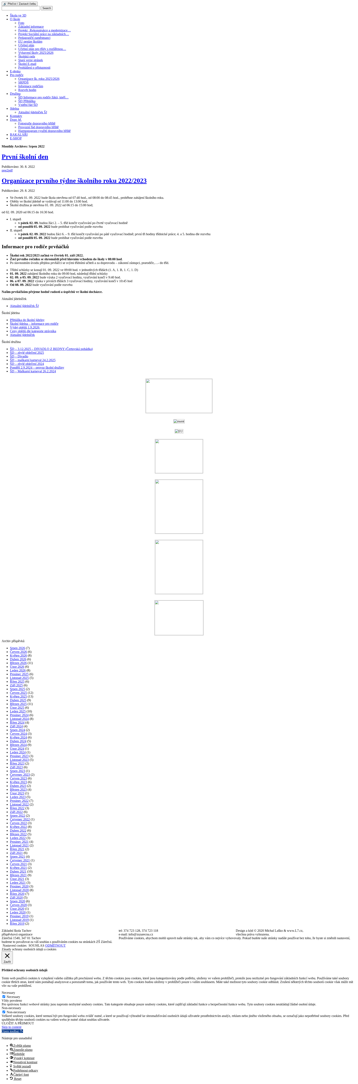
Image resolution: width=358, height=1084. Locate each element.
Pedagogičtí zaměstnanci (34, 38)
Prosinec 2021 (19, 841)
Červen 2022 (18, 823)
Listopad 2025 (19, 678)
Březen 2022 (18, 834)
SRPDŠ (23, 82)
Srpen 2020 (17, 901)
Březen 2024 (18, 745)
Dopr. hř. (16, 119)
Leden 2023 (18, 797)
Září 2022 (16, 812)
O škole (15, 19)
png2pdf (7, 170)
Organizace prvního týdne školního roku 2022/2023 (74, 180)
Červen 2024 (18, 733)
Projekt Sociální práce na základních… (43, 34)
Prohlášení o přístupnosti (34, 67)
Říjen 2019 (17, 923)
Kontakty (16, 116)
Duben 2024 (18, 741)
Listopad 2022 (19, 804)
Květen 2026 (18, 655)
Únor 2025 (17, 707)
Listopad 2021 (19, 845)
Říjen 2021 (17, 849)
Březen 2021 (18, 875)
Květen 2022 (18, 827)
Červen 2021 (18, 864)
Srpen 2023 (17, 771)
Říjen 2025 (17, 681)
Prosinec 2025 (19, 674)
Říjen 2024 (17, 722)
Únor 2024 (17, 748)
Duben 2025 (18, 700)
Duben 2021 (18, 871)
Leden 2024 (18, 752)
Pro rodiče (16, 75)
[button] (12, 1031)
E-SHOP (16, 138)
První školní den (25, 156)
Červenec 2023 (20, 774)
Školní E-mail (27, 64)
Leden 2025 (18, 711)
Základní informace (31, 26)
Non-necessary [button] (11, 1008)
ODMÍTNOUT (55, 945)
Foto (21, 23)
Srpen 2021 (17, 856)
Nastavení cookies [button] (15, 945)
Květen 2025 (18, 696)
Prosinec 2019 (19, 916)
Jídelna (14, 108)
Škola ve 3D (18, 15)
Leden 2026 (18, 670)
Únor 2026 (17, 666)
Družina (15, 93)
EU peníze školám (30, 41)
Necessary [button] (8, 992)
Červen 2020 (18, 905)
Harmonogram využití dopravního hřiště (44, 131)
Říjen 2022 (17, 808)
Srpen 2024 (17, 730)
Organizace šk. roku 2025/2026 (38, 78)
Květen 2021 (18, 867)
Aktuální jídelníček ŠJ (32, 112)
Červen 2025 (18, 692)
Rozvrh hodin (27, 90)
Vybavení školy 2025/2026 (35, 52)
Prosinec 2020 (19, 886)
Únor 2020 (17, 908)
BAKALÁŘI (19, 134)
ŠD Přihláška (26, 101)
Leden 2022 (18, 838)
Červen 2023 (18, 778)
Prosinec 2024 (19, 715)
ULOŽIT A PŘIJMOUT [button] (18, 1023)
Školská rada (26, 56)
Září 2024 (16, 726)
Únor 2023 (17, 793)
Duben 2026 (18, 659)
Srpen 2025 (17, 689)
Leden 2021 (18, 882)
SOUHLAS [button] (36, 945)
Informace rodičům (30, 86)
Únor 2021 (17, 879)
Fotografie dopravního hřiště (36, 123)
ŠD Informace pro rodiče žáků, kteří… (43, 97)
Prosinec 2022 (19, 800)
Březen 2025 (18, 704)
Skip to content (11, 1027)
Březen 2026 (18, 663)
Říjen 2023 (17, 763)
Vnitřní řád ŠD (28, 105)
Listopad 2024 (19, 719)
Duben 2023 (18, 786)
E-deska (15, 71)
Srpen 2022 (17, 815)
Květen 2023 (18, 782)
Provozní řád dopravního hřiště (38, 127)
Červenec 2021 (20, 860)
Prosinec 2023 (19, 756)
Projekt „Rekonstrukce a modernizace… (44, 30)
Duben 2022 (18, 830)
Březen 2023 (18, 789)
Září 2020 (16, 897)
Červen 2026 (18, 652)
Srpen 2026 (17, 648)
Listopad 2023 (19, 759)
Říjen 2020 (17, 894)
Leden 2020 (18, 912)
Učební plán (26, 45)
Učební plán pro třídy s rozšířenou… (42, 49)
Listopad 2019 (19, 920)
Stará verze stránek (30, 60)
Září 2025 (16, 685)
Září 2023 (16, 767)
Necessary (13, 997)
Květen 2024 (18, 737)
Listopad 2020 (19, 890)
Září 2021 (16, 853)
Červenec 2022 (20, 819)
